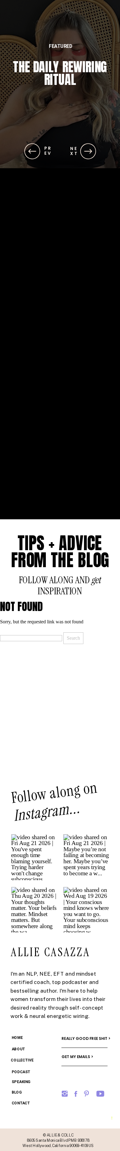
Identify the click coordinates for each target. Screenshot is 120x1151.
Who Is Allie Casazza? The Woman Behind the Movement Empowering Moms (60, 92)
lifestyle (61, 46)
